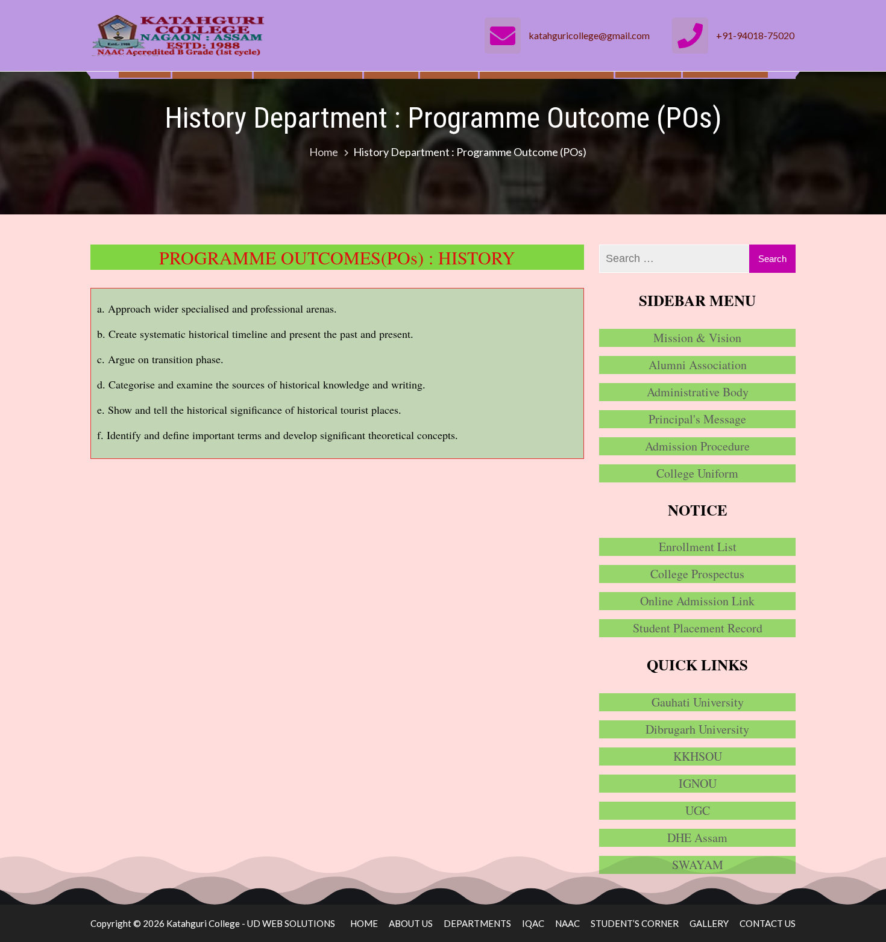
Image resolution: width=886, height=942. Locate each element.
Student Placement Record (697, 628)
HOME (364, 923)
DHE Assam (697, 837)
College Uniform (697, 473)
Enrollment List (698, 546)
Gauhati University (698, 702)
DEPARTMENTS (477, 923)
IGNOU (698, 783)
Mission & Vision (697, 337)
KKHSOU (697, 756)
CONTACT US (768, 923)
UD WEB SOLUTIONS (291, 923)
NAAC (567, 923)
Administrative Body (698, 392)
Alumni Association (698, 365)
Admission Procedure (697, 446)
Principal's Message (697, 419)
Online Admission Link (697, 601)
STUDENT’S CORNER (635, 923)
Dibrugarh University (697, 729)
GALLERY (709, 923)
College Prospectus (697, 574)
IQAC (533, 923)
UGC (697, 810)
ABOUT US (411, 923)
